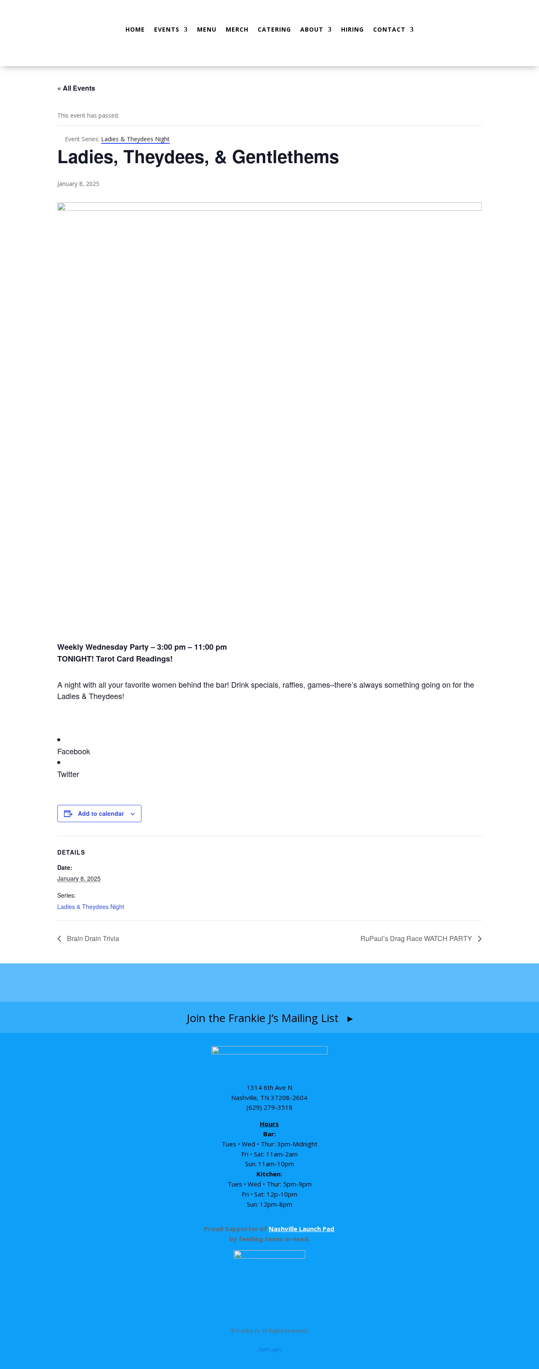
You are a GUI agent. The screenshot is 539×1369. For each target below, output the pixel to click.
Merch (237, 29)
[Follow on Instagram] (253, 982)
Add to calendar (101, 813)
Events (166, 29)
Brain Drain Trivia (92, 938)
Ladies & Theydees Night (90, 906)
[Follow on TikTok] (287, 982)
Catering (274, 29)
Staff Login (269, 1349)
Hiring (352, 29)
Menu (206, 29)
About (311, 29)
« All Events (76, 88)
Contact (389, 29)
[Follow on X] (319, 982)
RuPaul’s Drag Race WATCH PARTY (417, 938)
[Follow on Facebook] (220, 982)
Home (135, 29)
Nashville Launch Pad (301, 1228)
